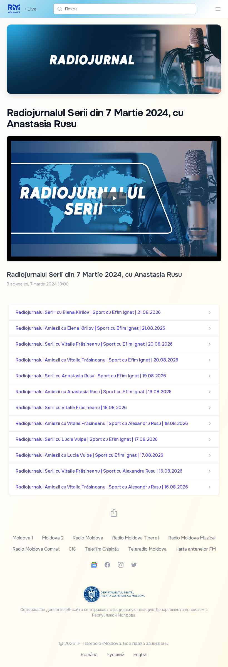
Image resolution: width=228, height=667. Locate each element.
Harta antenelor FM (195, 549)
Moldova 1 (23, 538)
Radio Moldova (88, 538)
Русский (115, 655)
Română (89, 655)
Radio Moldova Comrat (36, 549)
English (140, 655)
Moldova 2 (53, 538)
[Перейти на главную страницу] (14, 8)
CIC (72, 549)
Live (30, 9)
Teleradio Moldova (147, 549)
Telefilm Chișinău (102, 549)
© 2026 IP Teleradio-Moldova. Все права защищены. (114, 643)
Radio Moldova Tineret (135, 538)
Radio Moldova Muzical (191, 538)
